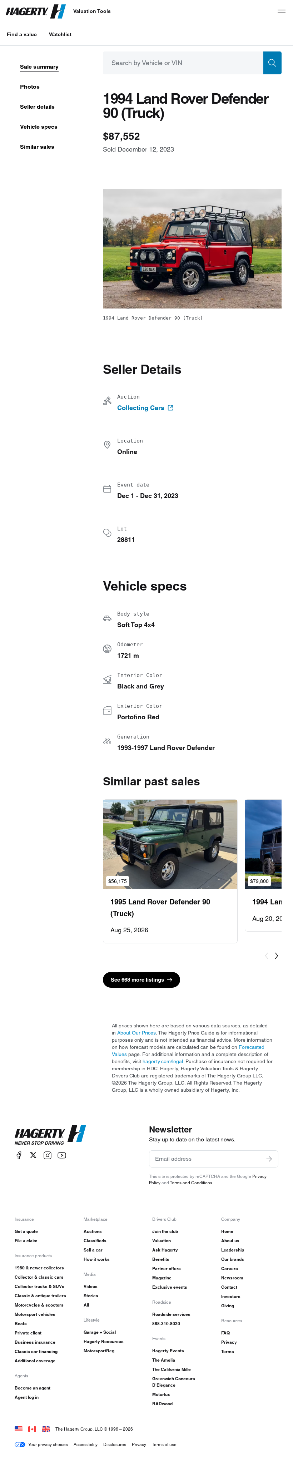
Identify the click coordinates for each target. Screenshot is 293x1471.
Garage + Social (100, 1332)
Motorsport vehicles (35, 1314)
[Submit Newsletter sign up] (269, 1159)
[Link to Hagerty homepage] (50, 1135)
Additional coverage (35, 1360)
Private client (28, 1333)
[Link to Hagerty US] (19, 1429)
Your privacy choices (48, 1444)
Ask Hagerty (165, 1250)
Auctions (93, 1231)
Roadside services (171, 1314)
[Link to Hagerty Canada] (32, 1429)
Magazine (162, 1277)
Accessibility (86, 1444)
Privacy (229, 1342)
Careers (229, 1268)
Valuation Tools (92, 11)
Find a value (22, 34)
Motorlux (161, 1394)
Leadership (232, 1250)
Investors (230, 1296)
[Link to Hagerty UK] (46, 1429)
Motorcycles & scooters (39, 1305)
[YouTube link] (62, 1155)
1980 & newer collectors (39, 1267)
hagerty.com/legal (163, 1061)
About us (230, 1240)
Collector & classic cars (39, 1277)
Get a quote (26, 1231)
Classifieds (95, 1240)
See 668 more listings (137, 980)
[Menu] (281, 11)
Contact (229, 1287)
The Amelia (163, 1360)
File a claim (26, 1240)
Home (227, 1231)
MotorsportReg (99, 1350)
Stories (91, 1295)
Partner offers (166, 1268)
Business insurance (35, 1342)
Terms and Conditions (191, 1182)
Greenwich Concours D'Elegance (173, 1381)
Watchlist (60, 34)
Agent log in (27, 1397)
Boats (21, 1323)
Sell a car (93, 1250)
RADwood (162, 1403)
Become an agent (32, 1388)
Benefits (160, 1259)
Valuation (161, 1240)
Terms (227, 1351)
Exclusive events (169, 1287)
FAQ (225, 1333)
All (86, 1305)
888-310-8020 (166, 1323)
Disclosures (114, 1444)
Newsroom (232, 1277)
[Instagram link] (47, 1155)
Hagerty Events (168, 1350)
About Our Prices (136, 1033)
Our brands (232, 1259)
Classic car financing (36, 1351)
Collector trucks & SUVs (39, 1286)
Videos (91, 1286)
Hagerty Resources (104, 1341)
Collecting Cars (140, 407)
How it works (97, 1259)
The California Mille (171, 1369)
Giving (227, 1305)
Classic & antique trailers (40, 1295)
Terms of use (164, 1444)
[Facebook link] (19, 1155)
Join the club (165, 1231)
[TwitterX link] (33, 1155)
